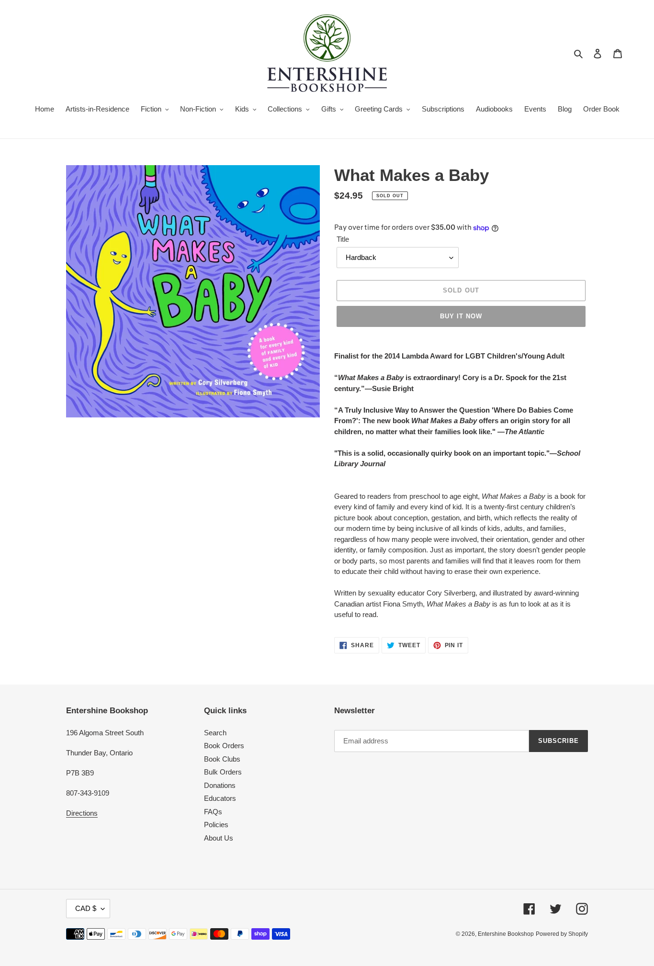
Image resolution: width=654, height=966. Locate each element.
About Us (218, 838)
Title (343, 239)
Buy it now (461, 316)
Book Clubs (222, 759)
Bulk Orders (223, 772)
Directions (82, 813)
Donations (220, 785)
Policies (216, 824)
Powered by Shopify (562, 934)
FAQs (213, 812)
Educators (220, 798)
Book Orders (224, 745)
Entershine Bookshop (506, 934)
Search (215, 733)
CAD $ (85, 908)
